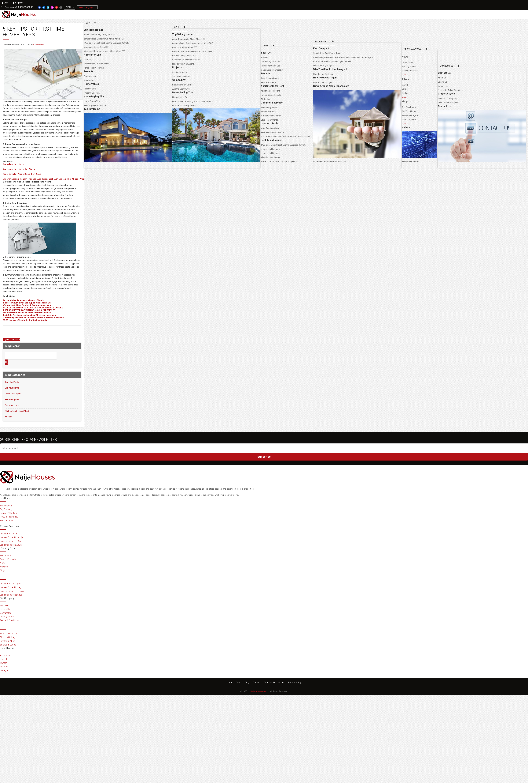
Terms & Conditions (9, 620)
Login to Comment (11, 339)
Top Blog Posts (409, 107)
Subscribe (264, 456)
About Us (442, 78)
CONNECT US (446, 66)
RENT (265, 45)
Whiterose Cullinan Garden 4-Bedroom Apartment (27, 305)
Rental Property (409, 119)
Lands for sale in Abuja (11, 545)
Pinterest (4, 666)
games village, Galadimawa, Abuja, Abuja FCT (104, 39)
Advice (406, 79)
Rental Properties (8, 513)
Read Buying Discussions (95, 105)
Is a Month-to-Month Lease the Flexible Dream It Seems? (287, 136)
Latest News (407, 62)
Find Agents (5, 555)
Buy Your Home (12, 405)
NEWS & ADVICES (412, 49)
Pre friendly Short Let (270, 61)
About (239, 682)
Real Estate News (410, 70)
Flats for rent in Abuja (10, 533)
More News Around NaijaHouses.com (330, 161)
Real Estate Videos (410, 161)
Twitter (3, 663)
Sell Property (6, 505)
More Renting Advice (270, 128)
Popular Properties (9, 516)
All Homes (88, 59)
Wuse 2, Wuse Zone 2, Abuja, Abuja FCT (279, 161)
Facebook (5, 655)
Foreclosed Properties (94, 68)
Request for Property (447, 98)
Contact (256, 682)
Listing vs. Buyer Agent (323, 65)
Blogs (405, 101)
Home (230, 682)
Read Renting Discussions (272, 132)
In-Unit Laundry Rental (271, 116)
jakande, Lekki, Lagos (270, 157)
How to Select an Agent (183, 64)
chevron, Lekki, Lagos (270, 149)
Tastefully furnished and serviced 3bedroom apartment (30, 315)
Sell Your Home (409, 111)
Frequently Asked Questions (450, 90)
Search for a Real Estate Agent (327, 53)
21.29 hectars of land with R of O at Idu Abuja (25, 320)
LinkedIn (4, 659)
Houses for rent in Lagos (12, 587)
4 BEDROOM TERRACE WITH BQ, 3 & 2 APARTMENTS (29, 310)
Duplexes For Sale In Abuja (19, 169)
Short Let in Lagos (8, 637)
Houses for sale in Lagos (12, 591)
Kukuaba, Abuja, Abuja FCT (184, 55)
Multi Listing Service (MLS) (17, 411)
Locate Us (442, 82)
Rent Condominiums (270, 78)
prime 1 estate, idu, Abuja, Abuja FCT (100, 34)
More (404, 74)
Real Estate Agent (410, 115)
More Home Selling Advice (184, 105)
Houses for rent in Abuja (11, 537)
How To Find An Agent (323, 74)
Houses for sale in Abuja (11, 541)
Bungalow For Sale (13, 164)
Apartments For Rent (270, 91)
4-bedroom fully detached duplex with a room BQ (27, 303)
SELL (176, 27)
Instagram (5, 670)
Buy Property (6, 509)
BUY (88, 23)
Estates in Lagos (8, 644)
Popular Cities (6, 520)
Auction (8, 417)
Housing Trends (409, 66)
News (405, 56)
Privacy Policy (7, 616)
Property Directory (92, 93)
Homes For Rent (268, 111)
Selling (405, 89)
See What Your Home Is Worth (186, 59)
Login (6, 3)
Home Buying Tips (92, 101)
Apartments (89, 80)
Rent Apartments (268, 82)
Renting (405, 93)
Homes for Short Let (270, 66)
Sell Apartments (179, 72)
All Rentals (265, 99)
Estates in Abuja (7, 641)
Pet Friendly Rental (269, 107)
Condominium (90, 76)
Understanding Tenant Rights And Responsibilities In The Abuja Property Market (50, 179)
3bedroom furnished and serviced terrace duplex (27, 312)
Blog (247, 682)
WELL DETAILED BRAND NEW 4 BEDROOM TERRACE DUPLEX (33, 308)
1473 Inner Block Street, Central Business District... (106, 43)
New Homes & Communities (96, 63)
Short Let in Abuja (8, 633)
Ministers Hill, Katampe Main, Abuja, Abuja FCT (104, 51)
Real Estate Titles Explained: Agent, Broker (332, 61)
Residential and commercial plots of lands (23, 300)
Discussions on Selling (182, 85)
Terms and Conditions (274, 682)
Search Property (8, 559)
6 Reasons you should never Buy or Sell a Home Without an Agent (343, 57)
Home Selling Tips (180, 97)
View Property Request (448, 102)
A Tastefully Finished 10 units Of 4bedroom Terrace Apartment (33, 317)
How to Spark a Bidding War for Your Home (191, 101)
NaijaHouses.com (258, 691)
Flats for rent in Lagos (10, 583)
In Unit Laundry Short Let (272, 70)
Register (19, 3)
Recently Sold (90, 89)
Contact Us (443, 86)
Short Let (265, 57)
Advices (4, 566)
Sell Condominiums (181, 76)
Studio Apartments (269, 120)
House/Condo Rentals (271, 95)
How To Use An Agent (323, 82)
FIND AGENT (321, 41)
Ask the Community (181, 89)
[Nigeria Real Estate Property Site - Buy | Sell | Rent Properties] (27, 486)
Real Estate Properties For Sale (22, 174)
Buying (405, 85)
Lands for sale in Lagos (11, 594)
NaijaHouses (38, 45)
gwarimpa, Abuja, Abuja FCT (96, 47)
